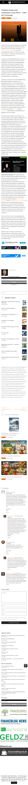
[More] (18, 40)
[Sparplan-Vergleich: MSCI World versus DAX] (24, 357)
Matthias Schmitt (12, 270)
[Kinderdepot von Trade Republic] (24, 321)
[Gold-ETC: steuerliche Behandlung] (24, 309)
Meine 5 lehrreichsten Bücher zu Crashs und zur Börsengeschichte (13, 672)
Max (7, 490)
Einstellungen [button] (22, 780)
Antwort (7, 512)
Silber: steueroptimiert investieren (7, 666)
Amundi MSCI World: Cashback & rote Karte (10, 326)
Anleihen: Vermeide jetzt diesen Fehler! (8, 688)
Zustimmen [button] (14, 782)
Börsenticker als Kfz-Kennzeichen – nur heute (10, 338)
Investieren (9, 18)
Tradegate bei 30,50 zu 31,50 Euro (17, 200)
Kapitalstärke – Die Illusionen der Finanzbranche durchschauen (13, 635)
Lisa (7, 540)
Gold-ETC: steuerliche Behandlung (8, 308)
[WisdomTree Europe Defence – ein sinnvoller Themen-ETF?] (24, 345)
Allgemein (4, 18)
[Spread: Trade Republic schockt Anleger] (24, 351)
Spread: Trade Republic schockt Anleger (9, 351)
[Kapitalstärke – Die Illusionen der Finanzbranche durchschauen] (24, 302)
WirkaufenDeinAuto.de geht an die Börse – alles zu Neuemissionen (13, 676)
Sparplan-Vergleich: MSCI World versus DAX (10, 357)
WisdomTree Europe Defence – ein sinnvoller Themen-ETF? (12, 658)
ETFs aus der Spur (5, 332)
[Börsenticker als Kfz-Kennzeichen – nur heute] (24, 339)
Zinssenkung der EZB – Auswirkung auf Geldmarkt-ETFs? (12, 669)
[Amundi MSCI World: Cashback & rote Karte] (24, 327)
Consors (15, 109)
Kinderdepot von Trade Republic (7, 320)
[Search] (25, 292)
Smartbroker (4, 110)
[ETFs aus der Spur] (24, 333)
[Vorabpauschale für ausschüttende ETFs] (24, 315)
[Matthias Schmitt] (4, 272)
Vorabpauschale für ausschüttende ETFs (9, 314)
